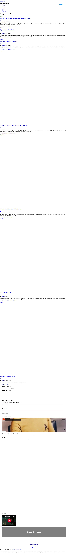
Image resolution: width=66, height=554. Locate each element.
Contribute (31, 544)
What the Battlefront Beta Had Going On (10, 209)
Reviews (9, 49)
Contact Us (4, 11)
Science (3, 9)
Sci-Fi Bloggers (2, 1)
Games (3, 49)
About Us (32, 542)
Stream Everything (34, 532)
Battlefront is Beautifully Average (8, 41)
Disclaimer (19, 549)
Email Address (4, 403)
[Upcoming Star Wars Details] (1, 27)
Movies (3, 5)
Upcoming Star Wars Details (7, 30)
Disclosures (34, 547)
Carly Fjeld (3, 33)
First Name (4, 408)
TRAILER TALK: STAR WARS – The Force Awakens (13, 125)
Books (3, 8)
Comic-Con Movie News (6, 293)
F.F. (2, 10)
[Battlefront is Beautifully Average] (1, 39)
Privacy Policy (15, 549)
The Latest (14, 26)
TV (2, 6)
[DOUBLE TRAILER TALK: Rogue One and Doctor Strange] (2, 16)
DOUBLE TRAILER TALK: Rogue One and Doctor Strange (15, 18)
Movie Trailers (7, 26)
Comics (3, 26)
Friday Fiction (36, 544)
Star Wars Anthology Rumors (7, 376)
